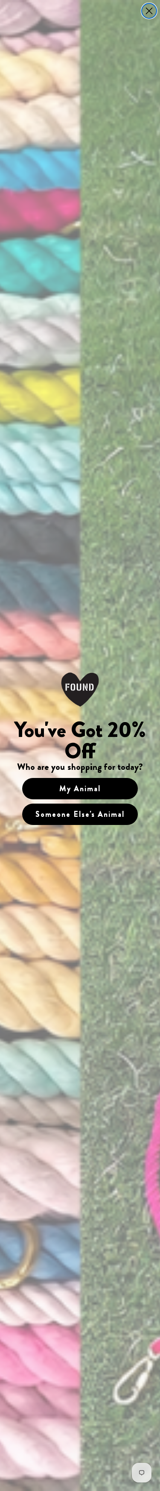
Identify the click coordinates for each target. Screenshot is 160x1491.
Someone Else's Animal (80, 814)
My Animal (80, 788)
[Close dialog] (149, 10)
